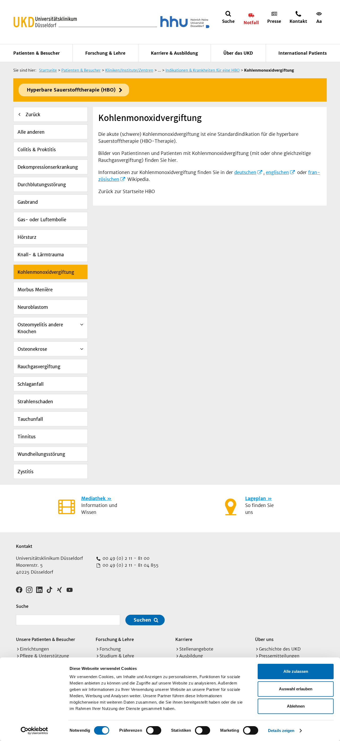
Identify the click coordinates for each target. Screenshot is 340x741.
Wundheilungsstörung (41, 454)
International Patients (302, 53)
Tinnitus (27, 437)
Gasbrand (28, 202)
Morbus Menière (35, 290)
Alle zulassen (295, 671)
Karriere (183, 639)
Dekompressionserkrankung (48, 167)
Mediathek (93, 498)
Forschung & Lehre (105, 53)
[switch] (153, 730)
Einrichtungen (34, 649)
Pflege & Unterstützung (44, 655)
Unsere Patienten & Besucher (45, 639)
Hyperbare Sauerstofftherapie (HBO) (71, 90)
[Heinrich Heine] (184, 22)
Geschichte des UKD (280, 649)
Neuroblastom (33, 307)
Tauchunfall (30, 419)
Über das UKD (238, 53)
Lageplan (255, 498)
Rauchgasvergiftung (39, 367)
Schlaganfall (31, 384)
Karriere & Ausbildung (174, 53)
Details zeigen (281, 730)
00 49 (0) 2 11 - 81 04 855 (130, 565)
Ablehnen (296, 706)
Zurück (33, 115)
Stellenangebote (196, 649)
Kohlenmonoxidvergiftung (46, 272)
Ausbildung (191, 655)
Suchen (142, 620)
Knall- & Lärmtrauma (41, 255)
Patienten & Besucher (36, 53)
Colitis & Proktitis (37, 150)
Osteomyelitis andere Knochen (40, 328)
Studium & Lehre (117, 655)
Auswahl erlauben (295, 689)
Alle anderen (31, 132)
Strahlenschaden (35, 402)
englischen (277, 172)
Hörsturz (27, 237)
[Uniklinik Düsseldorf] (45, 22)
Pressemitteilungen (279, 655)
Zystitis (25, 472)
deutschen (245, 172)
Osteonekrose (32, 349)
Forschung (110, 649)
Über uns (264, 639)
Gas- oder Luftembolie (42, 220)
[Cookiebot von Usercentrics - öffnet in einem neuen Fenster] (34, 731)
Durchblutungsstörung (42, 185)
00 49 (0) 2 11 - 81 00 (125, 558)
